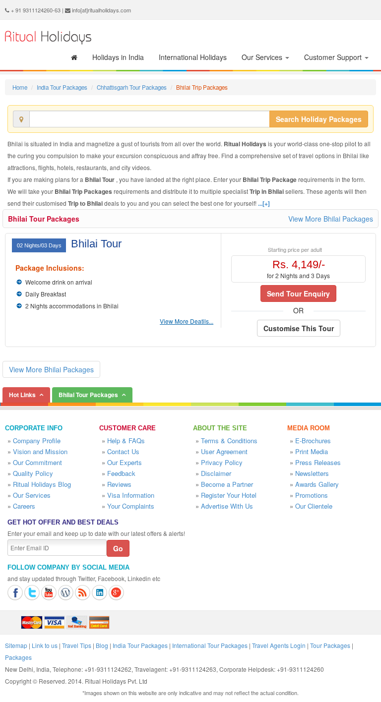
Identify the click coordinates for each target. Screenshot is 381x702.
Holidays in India (118, 57)
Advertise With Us (227, 506)
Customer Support (334, 57)
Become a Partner (227, 484)
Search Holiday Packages (319, 119)
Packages (18, 657)
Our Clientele (313, 506)
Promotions (311, 495)
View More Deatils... (186, 321)
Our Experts (124, 462)
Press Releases (318, 462)
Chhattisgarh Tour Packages (132, 87)
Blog (102, 645)
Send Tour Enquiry (298, 293)
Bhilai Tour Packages (43, 219)
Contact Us (123, 451)
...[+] (264, 203)
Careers (24, 506)
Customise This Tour (298, 328)
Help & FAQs (126, 440)
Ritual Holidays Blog (42, 484)
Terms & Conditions (229, 440)
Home (19, 87)
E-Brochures (313, 440)
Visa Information (130, 495)
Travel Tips (76, 645)
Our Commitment (37, 462)
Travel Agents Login (279, 645)
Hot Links (22, 394)
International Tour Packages (210, 645)
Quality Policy (33, 473)
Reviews (119, 484)
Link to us (45, 645)
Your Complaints (130, 506)
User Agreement (224, 451)
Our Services (263, 57)
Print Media (311, 451)
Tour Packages (330, 645)
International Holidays (193, 57)
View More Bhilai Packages (330, 219)
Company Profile (37, 440)
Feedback (121, 473)
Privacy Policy (222, 462)
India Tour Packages (62, 87)
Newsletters (312, 473)
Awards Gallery (317, 484)
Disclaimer (216, 473)
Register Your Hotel (228, 495)
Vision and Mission (40, 451)
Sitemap (16, 645)
